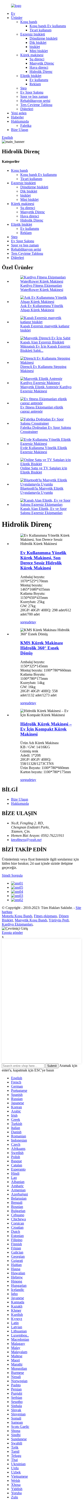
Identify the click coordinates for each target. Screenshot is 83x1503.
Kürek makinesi (31, 55)
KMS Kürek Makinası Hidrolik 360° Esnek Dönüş (41, 647)
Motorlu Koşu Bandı (17, 916)
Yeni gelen (19, 113)
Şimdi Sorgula (12, 875)
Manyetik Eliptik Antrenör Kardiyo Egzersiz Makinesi (45, 389)
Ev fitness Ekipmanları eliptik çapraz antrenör (41, 409)
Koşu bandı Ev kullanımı (48, 26)
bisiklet (35, 47)
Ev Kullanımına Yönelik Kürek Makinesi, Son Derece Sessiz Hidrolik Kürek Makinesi (43, 560)
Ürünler (16, 18)
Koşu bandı (28, 22)
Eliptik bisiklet (30, 76)
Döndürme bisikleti (43, 38)
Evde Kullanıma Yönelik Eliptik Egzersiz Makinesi (43, 450)
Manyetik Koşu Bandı (31, 920)
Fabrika (25, 125)
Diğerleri (26, 109)
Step (23, 88)
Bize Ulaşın (19, 130)
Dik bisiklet (38, 42)
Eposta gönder (12, 933)
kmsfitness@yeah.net (26, 840)
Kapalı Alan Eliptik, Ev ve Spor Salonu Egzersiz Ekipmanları (43, 511)
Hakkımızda (20, 121)
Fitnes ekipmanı (45, 916)
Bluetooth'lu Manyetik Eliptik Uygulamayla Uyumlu (41, 490)
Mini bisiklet (39, 51)
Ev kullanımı (39, 80)
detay (32, 622)
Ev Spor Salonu (31, 92)
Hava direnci (39, 67)
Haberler (17, 117)
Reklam (35, 84)
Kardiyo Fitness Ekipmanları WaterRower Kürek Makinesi (41, 288)
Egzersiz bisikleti (32, 34)
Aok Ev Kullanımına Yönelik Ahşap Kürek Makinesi (41, 308)
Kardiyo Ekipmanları (17, 924)
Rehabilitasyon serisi (35, 101)
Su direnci (37, 59)
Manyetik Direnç (42, 63)
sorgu (24, 622)
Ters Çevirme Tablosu (36, 105)
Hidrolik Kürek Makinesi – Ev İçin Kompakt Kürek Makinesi (46, 729)
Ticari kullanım (40, 30)
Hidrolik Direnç (41, 72)
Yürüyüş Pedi (59, 920)
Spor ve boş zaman (34, 96)
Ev (13, 13)
